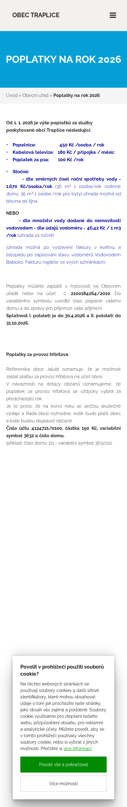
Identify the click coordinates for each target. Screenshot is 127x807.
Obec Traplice (35, 15)
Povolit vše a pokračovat (63, 764)
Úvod (12, 95)
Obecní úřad (35, 95)
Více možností (63, 783)
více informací (77, 748)
